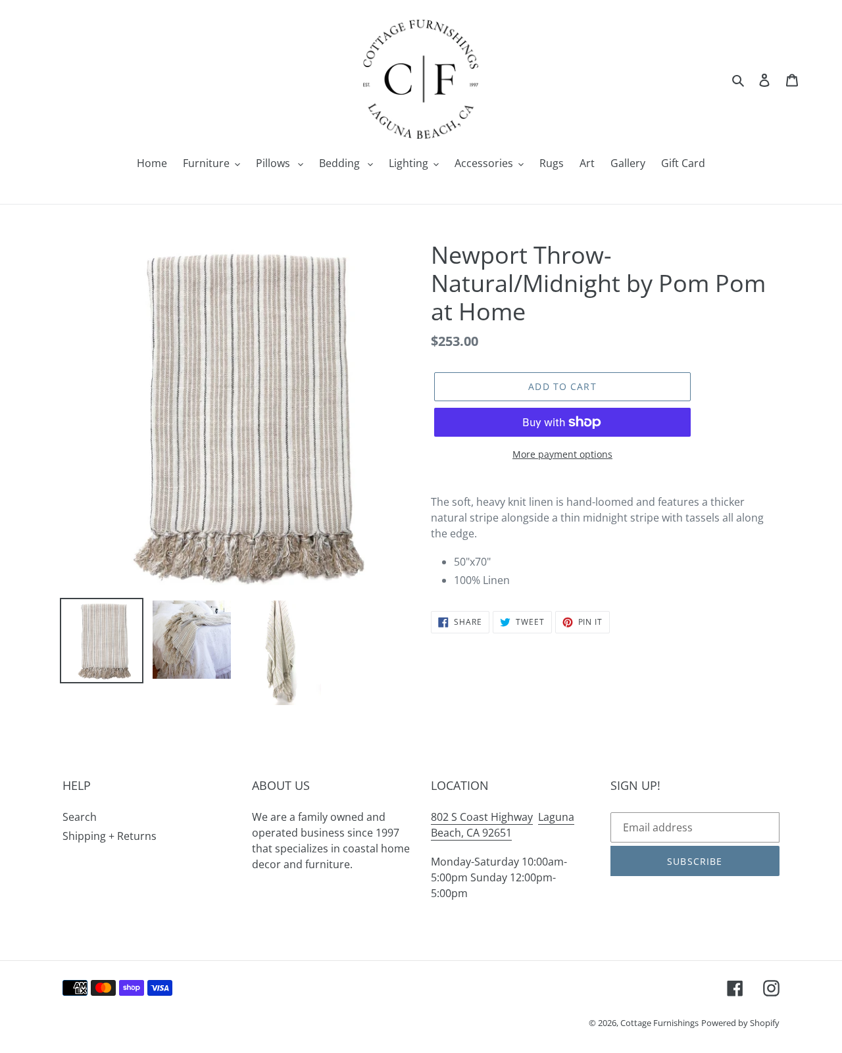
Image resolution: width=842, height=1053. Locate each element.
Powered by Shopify (740, 1023)
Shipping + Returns (109, 836)
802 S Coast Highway (482, 817)
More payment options (562, 454)
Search (79, 817)
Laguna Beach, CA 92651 (502, 825)
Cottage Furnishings (659, 1023)
